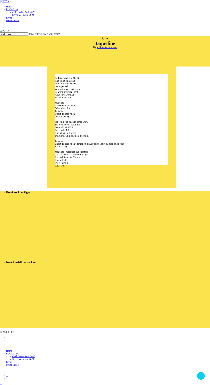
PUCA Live (12, 353)
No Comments (110, 47)
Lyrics (105, 38)
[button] (1, 383)
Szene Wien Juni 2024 (23, 359)
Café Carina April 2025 (23, 356)
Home (9, 351)
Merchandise (12, 364)
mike (100, 47)
